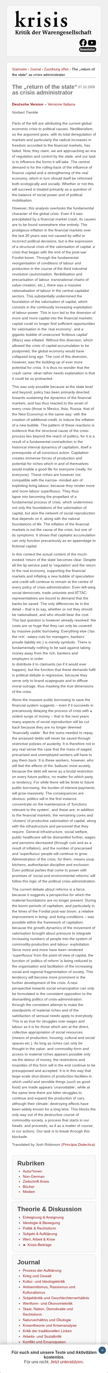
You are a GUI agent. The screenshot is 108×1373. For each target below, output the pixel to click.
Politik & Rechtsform (39, 1228)
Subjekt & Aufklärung (40, 1234)
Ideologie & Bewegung (41, 1223)
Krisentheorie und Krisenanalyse (50, 1325)
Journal (35, 69)
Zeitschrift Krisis (36, 1181)
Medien (29, 1191)
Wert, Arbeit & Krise (39, 1239)
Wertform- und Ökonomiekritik (48, 1303)
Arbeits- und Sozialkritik (42, 1336)
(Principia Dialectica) (78, 1144)
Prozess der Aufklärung (42, 1270)
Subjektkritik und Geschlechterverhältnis (56, 1298)
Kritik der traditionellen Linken (47, 1331)
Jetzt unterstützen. (67, 1362)
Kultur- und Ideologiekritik (44, 1281)
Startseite (19, 69)
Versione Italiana (61, 104)
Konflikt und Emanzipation (44, 1342)
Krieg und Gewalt (37, 1276)
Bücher (29, 1187)
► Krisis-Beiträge (37, 1245)
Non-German (34, 1176)
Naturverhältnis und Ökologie (47, 1320)
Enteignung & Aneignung (43, 1217)
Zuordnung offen (56, 69)
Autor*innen (32, 1171)
